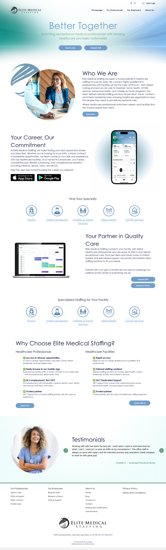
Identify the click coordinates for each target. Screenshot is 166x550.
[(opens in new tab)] (23, 177)
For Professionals (19, 488)
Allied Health (108, 219)
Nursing (31, 219)
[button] (70, 47)
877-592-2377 (107, 535)
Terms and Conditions (134, 492)
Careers (88, 504)
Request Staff (53, 492)
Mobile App (16, 504)
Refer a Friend (17, 500)
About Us (90, 488)
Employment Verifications (96, 507)
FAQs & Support (17, 496)
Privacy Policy (130, 488)
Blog (87, 496)
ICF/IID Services (135, 219)
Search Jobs (16, 492)
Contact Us (90, 500)
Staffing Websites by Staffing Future (83, 544)
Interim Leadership (57, 219)
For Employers (55, 488)
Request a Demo (55, 496)
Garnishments (91, 511)
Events (88, 492)
